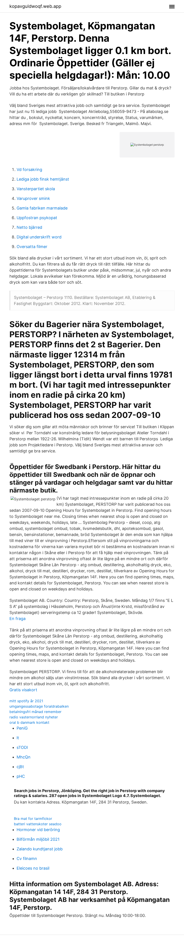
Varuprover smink (33, 198)
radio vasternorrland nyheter (33, 717)
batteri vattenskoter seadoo (37, 824)
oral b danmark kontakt (29, 722)
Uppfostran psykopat (37, 217)
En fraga (17, 618)
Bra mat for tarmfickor (33, 818)
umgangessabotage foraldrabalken (39, 706)
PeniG (22, 728)
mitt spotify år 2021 (26, 701)
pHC (21, 776)
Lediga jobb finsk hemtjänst (43, 179)
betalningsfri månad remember (35, 711)
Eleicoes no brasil (33, 868)
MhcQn (24, 757)
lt (18, 737)
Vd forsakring (29, 169)
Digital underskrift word (39, 237)
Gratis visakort (23, 689)
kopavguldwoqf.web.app (35, 6)
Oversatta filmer (32, 246)
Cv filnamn (27, 858)
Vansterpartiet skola (36, 188)
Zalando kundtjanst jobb (40, 849)
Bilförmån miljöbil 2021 (38, 839)
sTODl (22, 747)
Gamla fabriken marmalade (42, 208)
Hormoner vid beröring (38, 829)
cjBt (20, 766)
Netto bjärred (29, 227)
